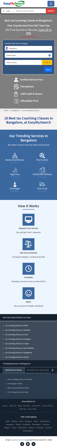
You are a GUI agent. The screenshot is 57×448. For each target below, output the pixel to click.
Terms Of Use (47, 406)
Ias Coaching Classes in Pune (16, 334)
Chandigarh (36, 424)
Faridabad (26, 424)
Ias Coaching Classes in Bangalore (18, 352)
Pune (21, 421)
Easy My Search (17, 439)
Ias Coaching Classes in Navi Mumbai (19, 348)
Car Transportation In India (18, 392)
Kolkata (31, 427)
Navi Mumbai (45, 421)
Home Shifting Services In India (20, 379)
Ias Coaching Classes (31, 110)
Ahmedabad (28, 431)
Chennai (48, 427)
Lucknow (46, 424)
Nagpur (7, 427)
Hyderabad (22, 427)
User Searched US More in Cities (17, 317)
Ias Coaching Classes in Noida (17, 357)
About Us (12, 406)
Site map (23, 409)
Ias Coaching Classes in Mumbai (17, 330)
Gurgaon (28, 421)
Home (6, 110)
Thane (14, 427)
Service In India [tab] (13, 370)
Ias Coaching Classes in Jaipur (17, 343)
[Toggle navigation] (50, 4)
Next (48, 69)
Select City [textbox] (10, 11)
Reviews (26, 406)
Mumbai (14, 421)
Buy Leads (32, 409)
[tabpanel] (28, 337)
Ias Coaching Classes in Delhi (16, 325)
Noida (18, 424)
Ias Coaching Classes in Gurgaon (18, 339)
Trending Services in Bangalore (17, 363)
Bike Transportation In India (18, 388)
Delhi (8, 421)
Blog (20, 406)
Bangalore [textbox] (13, 48)
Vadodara (40, 427)
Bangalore (16, 110)
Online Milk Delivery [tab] (38, 370)
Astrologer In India (15, 383)
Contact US (36, 406)
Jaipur (35, 421)
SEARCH (51, 11)
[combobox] (7, 10)
